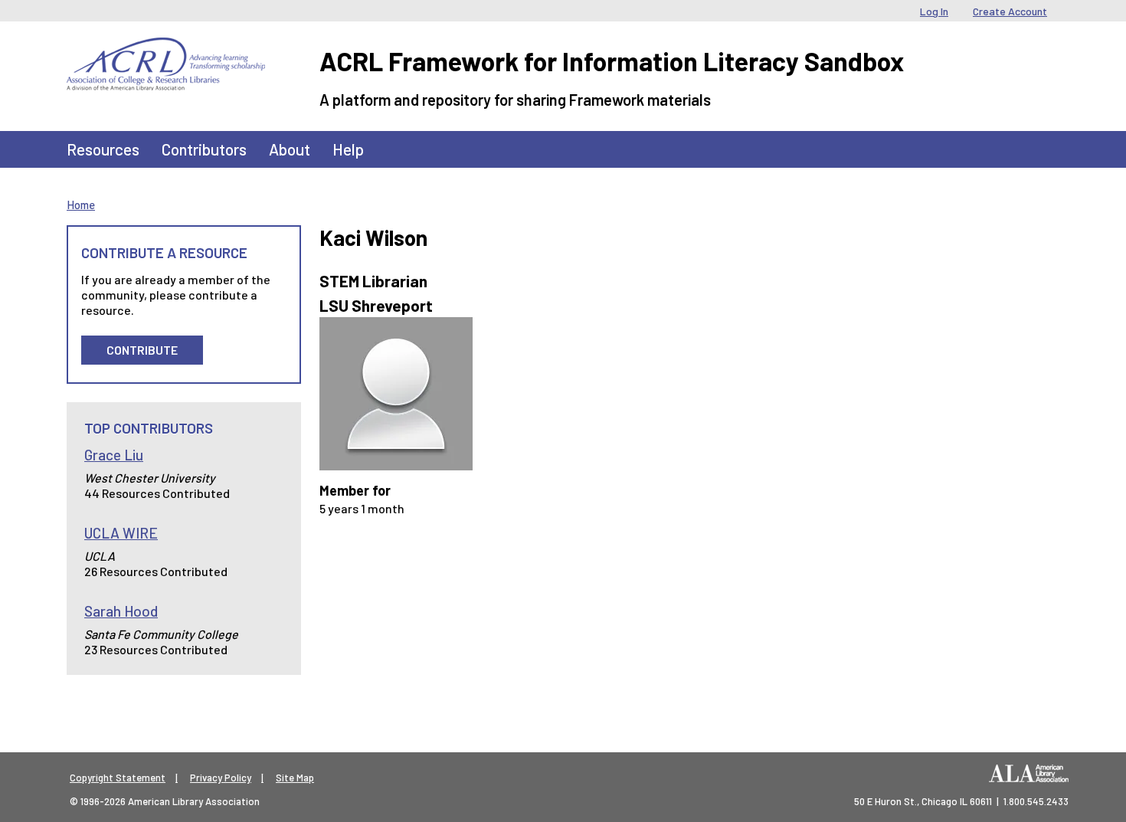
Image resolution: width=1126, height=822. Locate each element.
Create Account (1010, 11)
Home (81, 204)
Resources (103, 149)
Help (348, 149)
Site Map (295, 777)
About (289, 149)
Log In (934, 11)
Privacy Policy (220, 777)
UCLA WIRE (121, 533)
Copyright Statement (117, 777)
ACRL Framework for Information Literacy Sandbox (611, 61)
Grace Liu (113, 454)
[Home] (166, 49)
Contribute (142, 349)
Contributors (204, 149)
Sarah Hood (121, 611)
